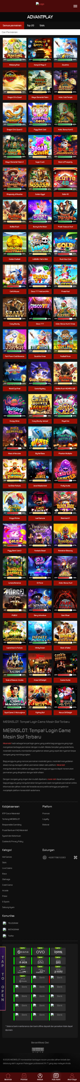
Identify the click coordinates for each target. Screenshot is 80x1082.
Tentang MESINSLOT (11, 819)
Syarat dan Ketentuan (11, 836)
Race (4, 873)
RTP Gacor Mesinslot (11, 813)
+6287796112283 (57, 857)
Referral (45, 824)
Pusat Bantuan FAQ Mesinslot (15, 830)
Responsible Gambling (11, 824)
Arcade (5, 890)
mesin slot (51, 779)
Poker (4, 896)
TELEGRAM (13, 923)
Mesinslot (7, 743)
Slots (4, 862)
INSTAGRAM (13, 929)
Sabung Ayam (8, 907)
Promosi (45, 813)
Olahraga (6, 879)
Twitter (11, 935)
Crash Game (7, 885)
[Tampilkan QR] (75, 857)
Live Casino (7, 868)
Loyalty (45, 819)
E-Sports (5, 901)
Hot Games (7, 857)
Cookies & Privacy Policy (12, 841)
